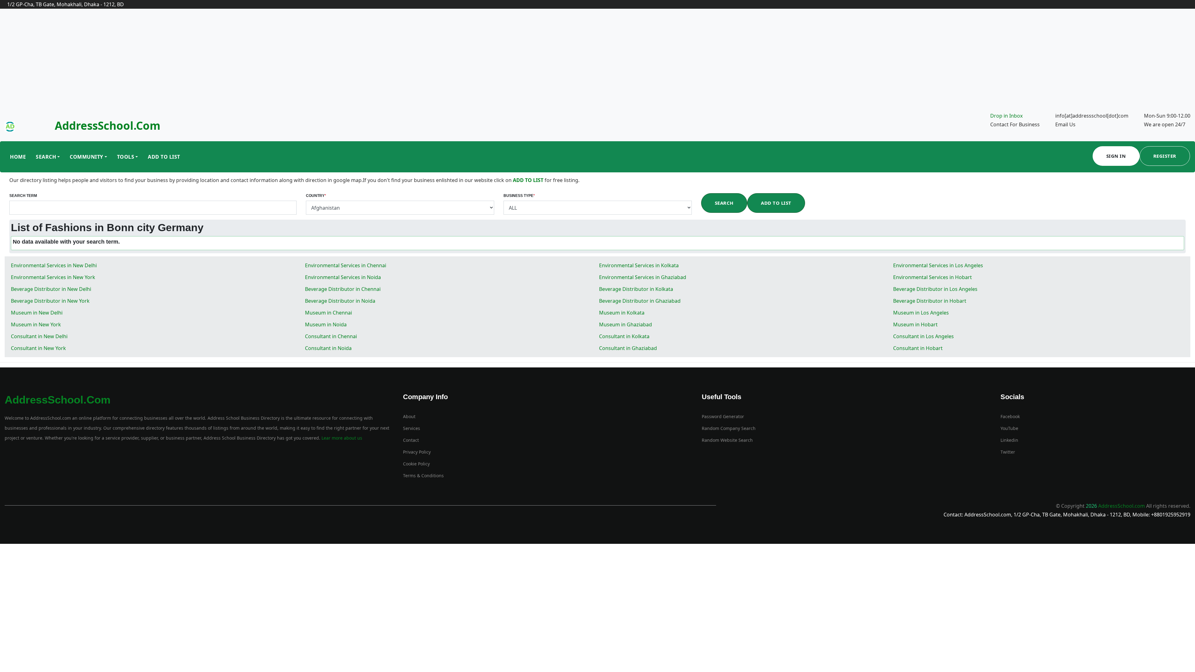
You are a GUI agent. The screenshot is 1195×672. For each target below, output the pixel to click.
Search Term (23, 196)
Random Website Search (727, 440)
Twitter (1008, 452)
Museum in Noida (326, 324)
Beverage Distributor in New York (50, 300)
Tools (125, 156)
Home (18, 156)
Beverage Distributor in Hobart (929, 300)
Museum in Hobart (915, 324)
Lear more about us (341, 438)
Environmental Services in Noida (343, 277)
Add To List (164, 156)
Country (316, 196)
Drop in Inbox (1006, 115)
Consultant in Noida (328, 348)
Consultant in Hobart (918, 348)
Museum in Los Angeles (921, 312)
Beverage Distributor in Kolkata (636, 289)
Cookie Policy (416, 464)
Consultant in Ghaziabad (628, 348)
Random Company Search (729, 428)
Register (1164, 156)
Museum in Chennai (328, 312)
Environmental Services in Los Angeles (938, 265)
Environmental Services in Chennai (345, 265)
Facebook (1010, 416)
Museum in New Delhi (37, 312)
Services (411, 428)
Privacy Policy (417, 452)
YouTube (1009, 428)
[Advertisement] (597, 64)
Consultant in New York (38, 348)
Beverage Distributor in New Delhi (51, 289)
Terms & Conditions (423, 475)
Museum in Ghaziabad (625, 324)
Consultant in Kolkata (624, 336)
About (409, 416)
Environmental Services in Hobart (932, 277)
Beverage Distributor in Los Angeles (935, 289)
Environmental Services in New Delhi (54, 265)
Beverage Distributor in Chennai (343, 289)
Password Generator (723, 416)
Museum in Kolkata (621, 312)
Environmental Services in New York (53, 277)
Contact (411, 440)
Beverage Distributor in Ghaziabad (640, 300)
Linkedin (1009, 440)
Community (86, 156)
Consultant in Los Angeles (923, 336)
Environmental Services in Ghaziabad (642, 277)
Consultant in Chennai (331, 336)
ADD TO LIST (529, 180)
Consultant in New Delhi (39, 336)
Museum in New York (36, 324)
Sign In (1116, 156)
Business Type (519, 196)
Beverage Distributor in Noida (340, 300)
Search (46, 156)
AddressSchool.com (107, 125)
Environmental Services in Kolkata (639, 265)
